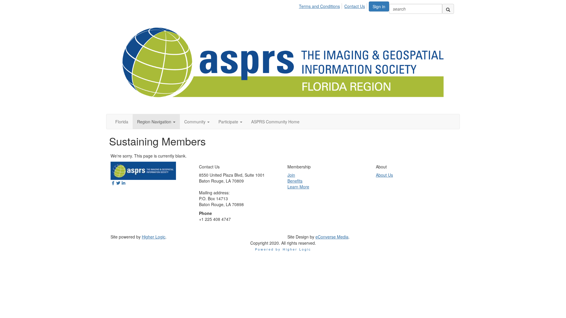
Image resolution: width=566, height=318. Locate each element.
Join (291, 175)
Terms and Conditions (319, 6)
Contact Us (354, 6)
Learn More (298, 187)
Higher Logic (153, 237)
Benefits (294, 181)
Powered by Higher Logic (283, 249)
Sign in (379, 6)
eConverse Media (331, 237)
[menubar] (333, 5)
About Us (384, 175)
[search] (448, 9)
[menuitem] (321, 5)
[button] (156, 121)
